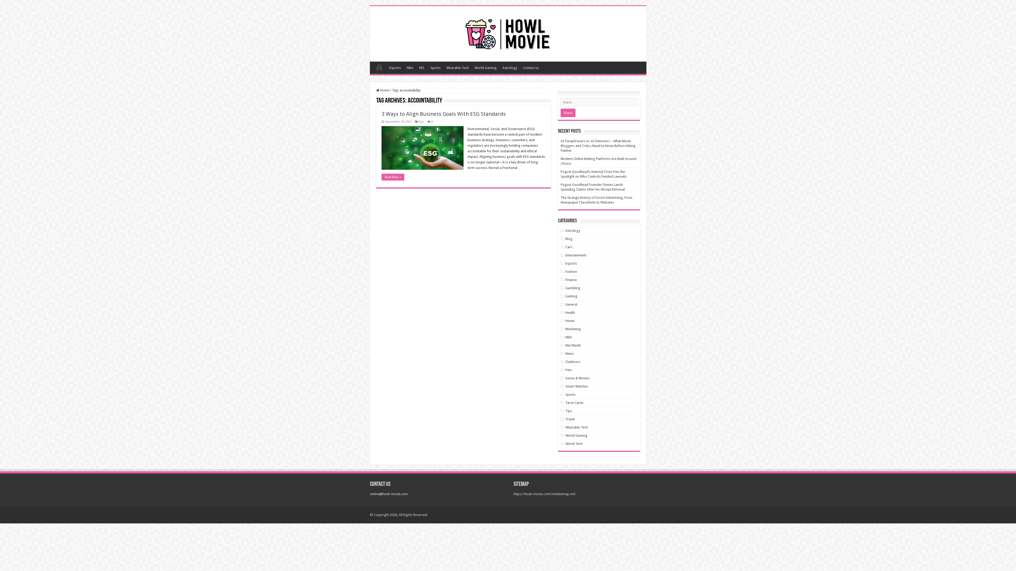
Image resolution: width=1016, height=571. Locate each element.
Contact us (531, 68)
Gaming (571, 296)
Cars (568, 247)
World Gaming (486, 68)
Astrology (509, 68)
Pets (568, 370)
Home (379, 67)
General (571, 304)
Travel (570, 419)
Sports (435, 68)
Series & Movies (577, 378)
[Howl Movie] (508, 32)
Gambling (572, 288)
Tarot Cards (574, 403)
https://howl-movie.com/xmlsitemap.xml (544, 494)
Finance (571, 280)
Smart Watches (576, 386)
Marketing (573, 329)
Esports (395, 68)
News (569, 354)
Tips (421, 121)
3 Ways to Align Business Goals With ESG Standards (444, 114)
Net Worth (573, 345)
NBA (410, 68)
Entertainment (575, 255)
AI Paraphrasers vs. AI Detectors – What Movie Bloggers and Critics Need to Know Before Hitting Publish (598, 146)
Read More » (393, 177)
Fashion (571, 272)
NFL (422, 68)
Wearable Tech (457, 68)
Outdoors (572, 362)
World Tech (574, 444)
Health (570, 313)
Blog (569, 239)
